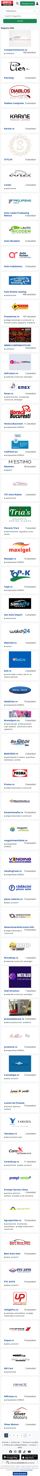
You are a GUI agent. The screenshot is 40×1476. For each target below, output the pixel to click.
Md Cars (8, 1368)
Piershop (9, 77)
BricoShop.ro (11, 957)
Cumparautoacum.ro (15, 49)
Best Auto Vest (12, 1253)
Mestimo (9, 466)
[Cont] (37, 3)
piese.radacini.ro (13, 899)
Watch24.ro (10, 642)
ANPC (20, 1447)
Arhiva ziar (15, 1442)
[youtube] (29, 1452)
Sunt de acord (20, 1473)
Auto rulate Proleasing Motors (16, 214)
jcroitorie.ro (10, 1046)
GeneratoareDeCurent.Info (19, 927)
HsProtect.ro (11, 373)
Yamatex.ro (10, 1133)
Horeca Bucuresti (13, 423)
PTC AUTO (9, 1281)
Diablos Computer (14, 103)
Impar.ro (9, 1340)
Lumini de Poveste (14, 1102)
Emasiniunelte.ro (13, 812)
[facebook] (10, 1452)
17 (30, 1435)
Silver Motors (11, 1424)
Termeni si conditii (30, 1442)
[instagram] (15, 1452)
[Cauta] (17, 4)
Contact (32, 1445)
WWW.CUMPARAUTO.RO (17, 345)
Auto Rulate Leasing (15, 291)
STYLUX (8, 159)
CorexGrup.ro (11, 1161)
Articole (5, 1442)
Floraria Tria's (11, 528)
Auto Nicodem (12, 240)
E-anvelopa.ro (11, 1074)
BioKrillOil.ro (11, 753)
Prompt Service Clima (16, 1189)
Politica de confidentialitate (15, 1445)
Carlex (7, 184)
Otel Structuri (11, 990)
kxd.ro (7, 670)
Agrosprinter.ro (12, 1220)
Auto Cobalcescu (13, 266)
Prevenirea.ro (11, 316)
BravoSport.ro (11, 720)
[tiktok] (24, 1452)
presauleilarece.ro (14, 1018)
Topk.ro (8, 586)
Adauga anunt (27, 3)
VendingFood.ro (13, 871)
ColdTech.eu (11, 451)
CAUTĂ (20, 21)
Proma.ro (9, 784)
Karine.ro (9, 128)
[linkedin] (20, 1452)
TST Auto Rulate (13, 494)
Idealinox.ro (11, 701)
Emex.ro (8, 393)
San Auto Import (13, 614)
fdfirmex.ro (10, 1396)
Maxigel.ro (10, 558)
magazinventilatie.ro (15, 840)
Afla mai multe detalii (26, 1470)
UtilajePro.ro (11, 1309)
